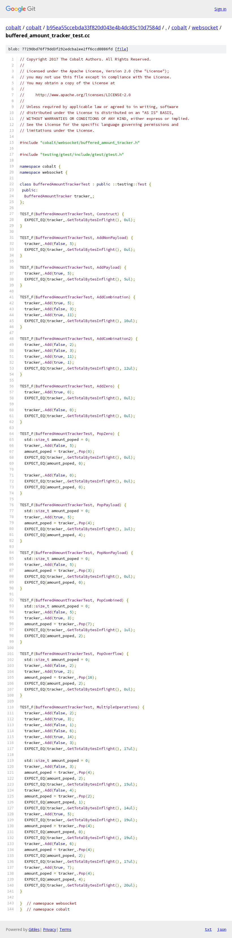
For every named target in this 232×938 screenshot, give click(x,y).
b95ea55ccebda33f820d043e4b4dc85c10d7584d (103, 27)
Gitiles (34, 929)
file (121, 49)
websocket (205, 27)
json (221, 929)
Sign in (220, 9)
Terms (65, 929)
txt (208, 929)
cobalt (13, 27)
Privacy (49, 929)
